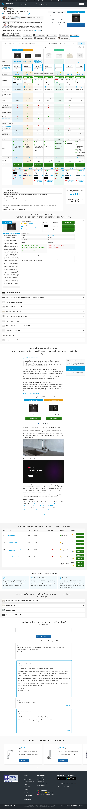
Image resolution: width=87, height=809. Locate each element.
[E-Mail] (60, 43)
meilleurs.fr (41, 792)
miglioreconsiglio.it (43, 790)
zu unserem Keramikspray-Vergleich (33, 393)
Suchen (81, 4)
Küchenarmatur (22, 748)
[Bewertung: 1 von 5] (71, 194)
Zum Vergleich (24, 760)
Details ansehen (76, 24)
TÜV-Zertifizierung (28, 792)
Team (25, 782)
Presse (25, 787)
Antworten (68, 657)
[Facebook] (64, 43)
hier (76, 783)
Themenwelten (27, 786)
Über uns (26, 777)
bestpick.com (51, 794)
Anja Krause (10, 6)
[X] (68, 43)
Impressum (80, 805)
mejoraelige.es (50, 792)
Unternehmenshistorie (29, 781)
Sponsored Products (28, 797)
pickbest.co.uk (42, 794)
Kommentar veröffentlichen (43, 636)
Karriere (25, 784)
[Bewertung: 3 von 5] (75, 194)
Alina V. (9, 23)
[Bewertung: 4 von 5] (77, 194)
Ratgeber (26, 789)
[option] (24, 754)
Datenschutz (74, 805)
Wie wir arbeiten (27, 779)
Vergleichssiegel (27, 799)
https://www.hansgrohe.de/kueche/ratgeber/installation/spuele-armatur (41, 510)
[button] (38, 423)
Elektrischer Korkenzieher (64, 748)
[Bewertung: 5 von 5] (80, 194)
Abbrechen (55, 637)
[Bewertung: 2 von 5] (73, 194)
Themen (25, 791)
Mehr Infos (63, 0)
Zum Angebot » (17, 164)
